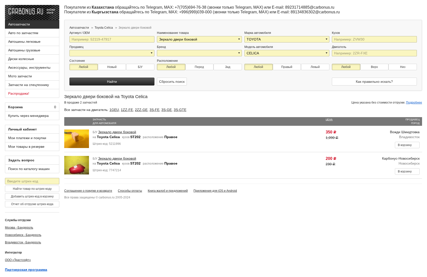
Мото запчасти (20, 76)
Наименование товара (173, 33)
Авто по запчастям (23, 33)
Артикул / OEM (79, 33)
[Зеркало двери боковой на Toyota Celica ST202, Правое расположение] (76, 138)
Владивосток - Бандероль (23, 242)
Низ (403, 67)
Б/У (140, 67)
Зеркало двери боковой (117, 132)
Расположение (167, 61)
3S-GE (166, 110)
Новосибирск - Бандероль (23, 235)
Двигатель (339, 47)
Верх (374, 67)
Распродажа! (18, 93)
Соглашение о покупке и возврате (88, 190)
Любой (83, 67)
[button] (239, 39)
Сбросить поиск (172, 82)
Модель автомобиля (258, 47)
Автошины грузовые (24, 50)
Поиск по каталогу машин (29, 169)
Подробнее (414, 102)
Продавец (76, 47)
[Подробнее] (92, 33)
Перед (199, 67)
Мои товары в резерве (26, 147)
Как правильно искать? (374, 82)
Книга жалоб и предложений (168, 190)
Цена (329, 119)
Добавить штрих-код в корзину (32, 196)
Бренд (161, 47)
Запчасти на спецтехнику (28, 85)
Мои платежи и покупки (27, 138)
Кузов (336, 33)
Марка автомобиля (257, 33)
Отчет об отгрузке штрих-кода (32, 204)
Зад (227, 67)
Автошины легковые (24, 41)
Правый (286, 67)
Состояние (77, 61)
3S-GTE (180, 110)
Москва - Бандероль (19, 227)
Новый (112, 67)
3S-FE (154, 110)
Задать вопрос (21, 160)
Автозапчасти (19, 24)
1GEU (114, 110)
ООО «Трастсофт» (18, 260)
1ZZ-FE (127, 110)
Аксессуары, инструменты (29, 67)
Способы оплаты (130, 190)
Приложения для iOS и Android (215, 190)
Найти (112, 82)
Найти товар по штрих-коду (32, 189)
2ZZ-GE (141, 110)
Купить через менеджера (28, 116)
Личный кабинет (22, 129)
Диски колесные (21, 59)
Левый (315, 67)
